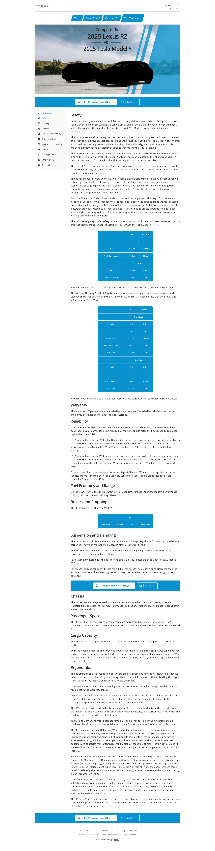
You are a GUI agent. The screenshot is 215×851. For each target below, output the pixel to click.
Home (77, 18)
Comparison (46, 114)
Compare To (112, 18)
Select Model (93, 18)
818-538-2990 (174, 8)
